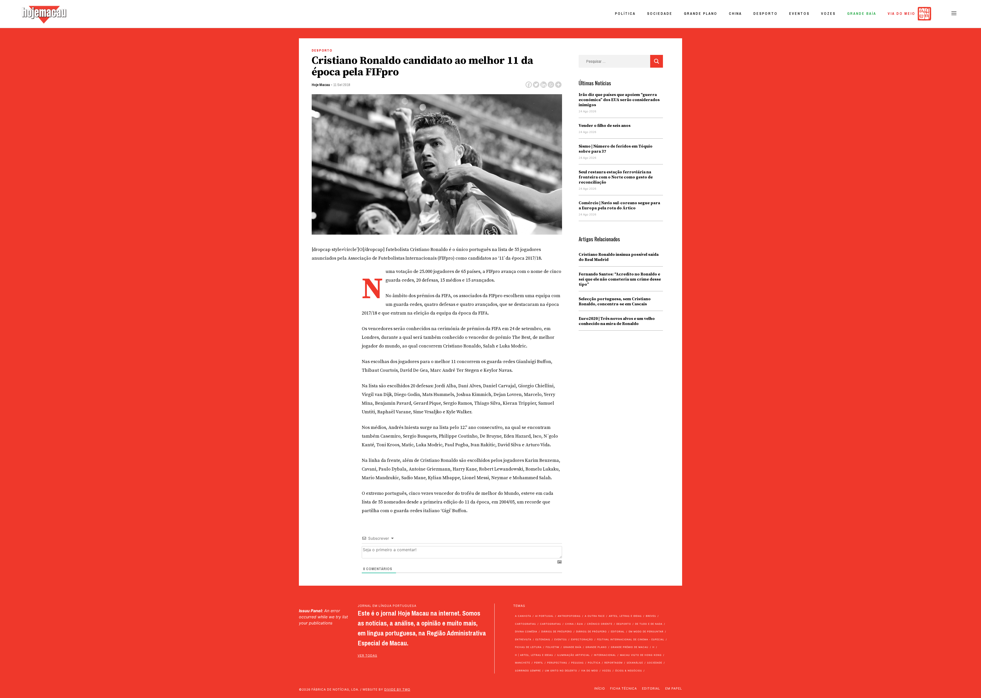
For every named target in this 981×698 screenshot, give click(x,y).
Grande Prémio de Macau (629, 647)
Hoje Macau (321, 84)
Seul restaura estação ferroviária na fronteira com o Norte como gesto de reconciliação (616, 177)
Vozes (828, 13)
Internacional (605, 655)
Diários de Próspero (556, 631)
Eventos (799, 13)
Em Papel (673, 688)
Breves (651, 616)
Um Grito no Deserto (561, 670)
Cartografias (525, 623)
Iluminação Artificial (573, 655)
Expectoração (582, 639)
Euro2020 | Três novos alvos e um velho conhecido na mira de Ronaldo (617, 321)
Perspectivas (557, 662)
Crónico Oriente (599, 623)
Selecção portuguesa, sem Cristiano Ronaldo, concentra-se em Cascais (615, 301)
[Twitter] (536, 84)
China (735, 13)
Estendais (542, 639)
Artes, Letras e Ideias (625, 616)
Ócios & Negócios (628, 670)
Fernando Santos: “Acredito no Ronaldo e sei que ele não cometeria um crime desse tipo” (620, 279)
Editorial (618, 631)
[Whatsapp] (551, 84)
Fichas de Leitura (528, 647)
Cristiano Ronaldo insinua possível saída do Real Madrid (619, 257)
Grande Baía (861, 13)
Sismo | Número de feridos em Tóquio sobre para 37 (615, 149)
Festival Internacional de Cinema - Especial (630, 639)
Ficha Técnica (623, 688)
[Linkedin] (543, 84)
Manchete (522, 662)
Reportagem (613, 662)
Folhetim (552, 647)
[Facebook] (528, 84)
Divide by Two (397, 689)
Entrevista (523, 639)
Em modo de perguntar (646, 631)
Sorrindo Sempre (528, 670)
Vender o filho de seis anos (604, 125)
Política (625, 13)
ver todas (367, 655)
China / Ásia (574, 623)
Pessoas (577, 662)
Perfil (538, 662)
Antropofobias (569, 616)
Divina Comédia (526, 631)
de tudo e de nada (648, 623)
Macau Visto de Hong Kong (641, 655)
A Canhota (523, 616)
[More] (558, 84)
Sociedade (659, 13)
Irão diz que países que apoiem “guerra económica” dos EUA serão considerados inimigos (619, 99)
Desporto (765, 13)
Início (599, 688)
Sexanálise (635, 662)
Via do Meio (901, 13)
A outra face (595, 616)
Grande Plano (700, 13)
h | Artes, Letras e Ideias (534, 655)
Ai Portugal (544, 616)
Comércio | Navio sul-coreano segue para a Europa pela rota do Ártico (619, 205)
